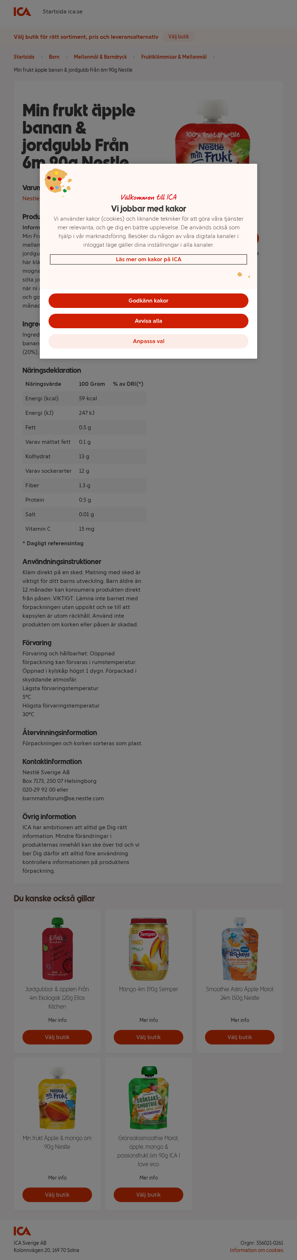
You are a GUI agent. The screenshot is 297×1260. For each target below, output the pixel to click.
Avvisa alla (148, 320)
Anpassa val (148, 341)
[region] (148, 261)
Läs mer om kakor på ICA (148, 259)
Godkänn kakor (148, 300)
